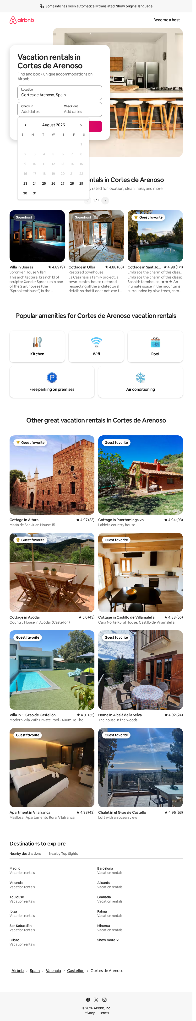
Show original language (134, 6)
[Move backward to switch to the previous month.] (25, 125)
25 (44, 183)
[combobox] (59, 95)
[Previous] (87, 200)
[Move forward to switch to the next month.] (80, 125)
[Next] (105, 200)
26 (53, 183)
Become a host (166, 19)
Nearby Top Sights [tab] (63, 853)
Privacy (89, 1013)
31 (34, 193)
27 (63, 183)
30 (25, 193)
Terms (104, 1013)
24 (35, 183)
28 (72, 183)
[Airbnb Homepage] (22, 19)
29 (81, 183)
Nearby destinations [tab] (25, 853)
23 (25, 183)
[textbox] (38, 111)
